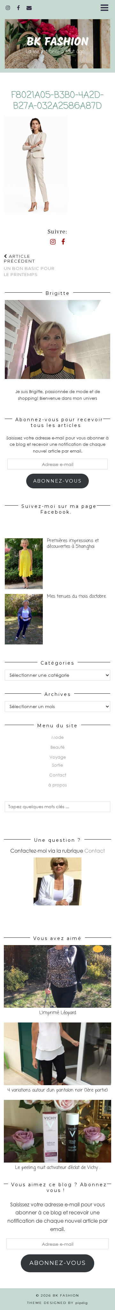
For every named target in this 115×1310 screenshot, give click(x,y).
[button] (106, 8)
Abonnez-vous (57, 481)
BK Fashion (66, 1295)
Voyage (58, 757)
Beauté (57, 747)
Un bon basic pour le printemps (29, 265)
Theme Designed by (57, 1303)
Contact (57, 774)
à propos (57, 784)
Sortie (57, 765)
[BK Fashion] (57, 40)
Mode (57, 737)
